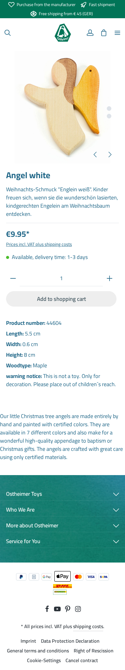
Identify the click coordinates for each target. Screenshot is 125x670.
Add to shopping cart (61, 299)
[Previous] (95, 154)
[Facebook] (48, 610)
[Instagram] (78, 610)
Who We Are (20, 509)
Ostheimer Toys (24, 494)
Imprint (28, 640)
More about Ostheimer (32, 525)
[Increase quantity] (110, 278)
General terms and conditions (38, 650)
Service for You (23, 541)
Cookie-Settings (44, 660)
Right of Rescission (93, 650)
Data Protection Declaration (70, 640)
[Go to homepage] (63, 33)
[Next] (109, 154)
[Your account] (90, 33)
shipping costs (88, 626)
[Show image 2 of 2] (109, 116)
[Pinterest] (68, 610)
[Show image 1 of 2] (109, 108)
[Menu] (117, 33)
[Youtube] (58, 610)
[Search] (8, 33)
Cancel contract (82, 660)
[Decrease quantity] (13, 278)
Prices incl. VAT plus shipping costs (39, 244)
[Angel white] (62, 107)
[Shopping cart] (103, 33)
